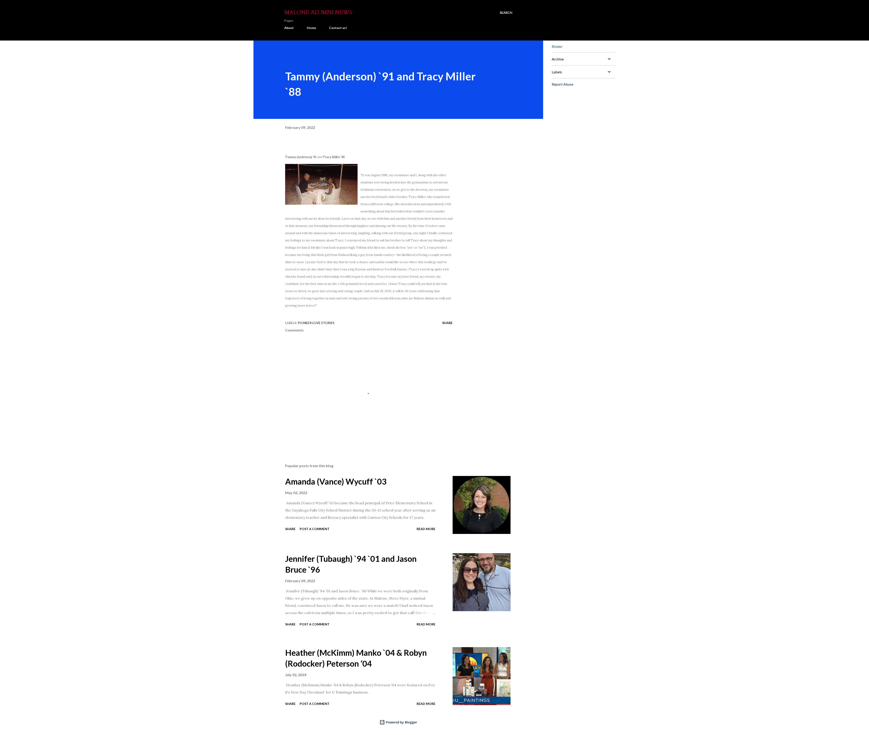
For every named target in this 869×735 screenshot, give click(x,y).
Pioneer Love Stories (316, 323)
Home (311, 28)
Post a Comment (314, 529)
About (289, 28)
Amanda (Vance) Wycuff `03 (336, 481)
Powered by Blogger (401, 722)
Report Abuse (562, 84)
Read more (426, 529)
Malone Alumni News (318, 12)
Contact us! (338, 28)
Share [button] (447, 323)
